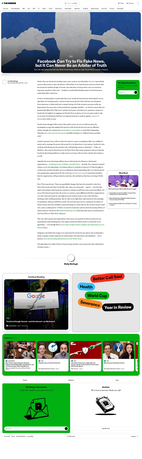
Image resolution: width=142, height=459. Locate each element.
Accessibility (30, 436)
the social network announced (55, 133)
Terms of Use (7, 436)
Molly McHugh (13, 81)
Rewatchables (68, 8)
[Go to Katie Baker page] (7, 326)
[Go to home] (9, 3)
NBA (24, 8)
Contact (25, 380)
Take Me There (106, 428)
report (79, 173)
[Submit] (135, 92)
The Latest (5, 8)
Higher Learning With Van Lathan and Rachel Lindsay (17, 368)
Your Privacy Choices (21, 436)
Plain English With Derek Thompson (46, 368)
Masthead (71, 380)
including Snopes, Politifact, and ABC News (64, 164)
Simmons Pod (58, 8)
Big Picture (77, 8)
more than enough (67, 225)
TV (38, 8)
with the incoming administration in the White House (63, 239)
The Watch (85, 8)
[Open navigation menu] (138, 3)
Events (50, 8)
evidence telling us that (83, 225)
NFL (29, 8)
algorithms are (96, 225)
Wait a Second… (75, 368)
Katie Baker (13, 326)
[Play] (20, 350)
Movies (44, 8)
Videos (122, 3)
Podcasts (131, 3)
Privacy (13, 436)
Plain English (120, 8)
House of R (104, 8)
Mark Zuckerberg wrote (68, 211)
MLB (34, 8)
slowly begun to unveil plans (71, 130)
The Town (112, 8)
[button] (71, 3)
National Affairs (11, 360)
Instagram (133, 436)
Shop (117, 380)
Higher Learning (95, 8)
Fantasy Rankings (15, 8)
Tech (71, 56)
